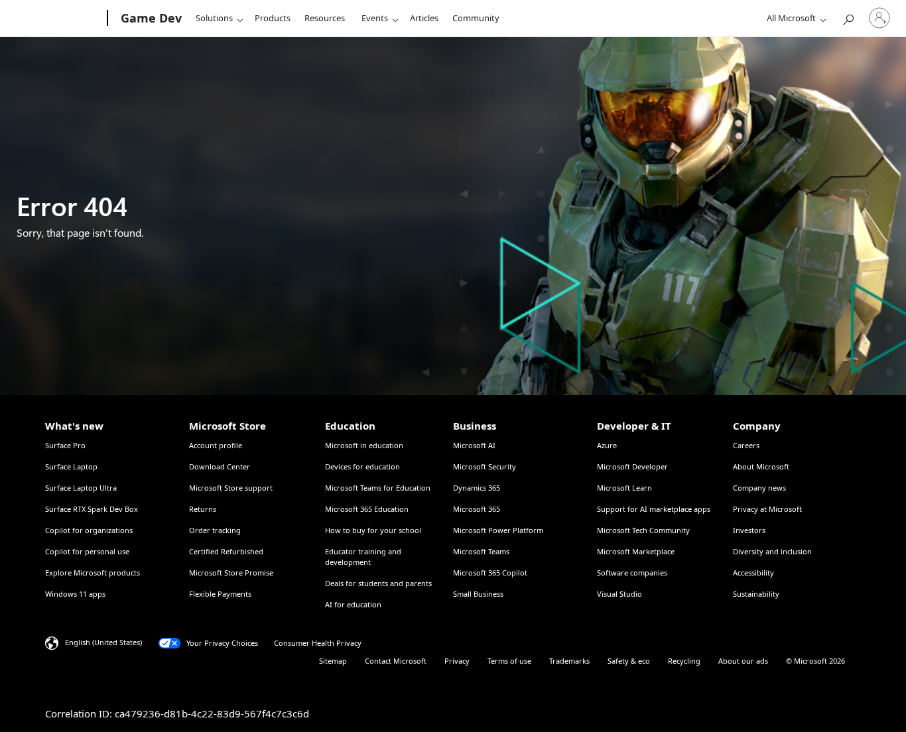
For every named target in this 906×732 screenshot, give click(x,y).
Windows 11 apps (75, 594)
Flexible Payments (220, 594)
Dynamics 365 (476, 488)
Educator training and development (363, 556)
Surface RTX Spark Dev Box (91, 509)
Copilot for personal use (87, 551)
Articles (424, 18)
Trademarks (569, 661)
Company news (759, 488)
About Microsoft (761, 466)
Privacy (457, 661)
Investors (749, 530)
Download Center (219, 466)
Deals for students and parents (378, 583)
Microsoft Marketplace (636, 551)
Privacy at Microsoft (767, 509)
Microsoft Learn (624, 488)
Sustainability (756, 594)
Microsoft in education (364, 445)
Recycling (684, 661)
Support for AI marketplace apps (653, 509)
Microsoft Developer (632, 466)
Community (475, 18)
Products (273, 18)
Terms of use (509, 661)
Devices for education (362, 466)
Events (374, 18)
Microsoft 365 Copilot (490, 573)
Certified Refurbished (226, 551)
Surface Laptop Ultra (81, 488)
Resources (324, 18)
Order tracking (215, 530)
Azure (607, 445)
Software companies (632, 573)
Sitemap (333, 661)
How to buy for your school (373, 530)
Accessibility (753, 573)
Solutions (214, 18)
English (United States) (103, 642)
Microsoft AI (474, 445)
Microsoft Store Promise (231, 573)
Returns (202, 509)
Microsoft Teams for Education (377, 488)
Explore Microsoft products (92, 573)
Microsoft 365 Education (367, 509)
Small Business (478, 594)
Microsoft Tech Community (643, 530)
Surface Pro (65, 445)
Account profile (215, 445)
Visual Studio (619, 594)
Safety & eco (629, 661)
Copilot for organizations (89, 530)
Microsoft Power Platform (498, 530)
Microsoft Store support (231, 488)
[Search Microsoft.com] (848, 17)
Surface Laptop (71, 466)
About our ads (743, 661)
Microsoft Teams (481, 551)
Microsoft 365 (476, 509)
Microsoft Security (484, 466)
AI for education (353, 604)
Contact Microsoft (395, 661)
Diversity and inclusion (772, 551)
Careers (746, 445)
